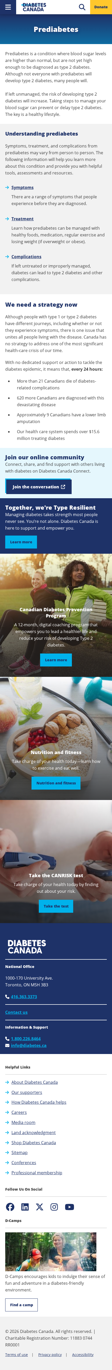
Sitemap (19, 1152)
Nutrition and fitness (58, 783)
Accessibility (83, 1354)
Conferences (23, 1162)
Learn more (21, 541)
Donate (101, 6)
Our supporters (26, 1092)
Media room (23, 1122)
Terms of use (16, 1354)
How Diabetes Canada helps (38, 1102)
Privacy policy (50, 1354)
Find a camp (21, 1304)
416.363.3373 (24, 997)
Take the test (58, 906)
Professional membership (36, 1173)
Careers (19, 1112)
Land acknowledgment (33, 1132)
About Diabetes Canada (34, 1082)
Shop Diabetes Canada (33, 1143)
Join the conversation (42, 489)
